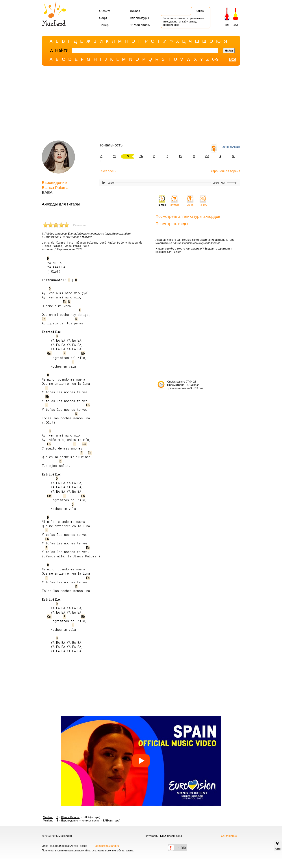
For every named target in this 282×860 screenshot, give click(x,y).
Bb (233, 156)
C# (114, 156)
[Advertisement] (141, 104)
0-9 (215, 59)
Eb (141, 156)
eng (227, 24)
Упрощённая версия (225, 171)
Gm (49, 353)
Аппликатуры (139, 18)
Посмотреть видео (172, 224)
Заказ (200, 11)
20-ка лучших (231, 146)
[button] (141, 761)
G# (207, 156)
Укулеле (174, 204)
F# (180, 156)
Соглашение (229, 836)
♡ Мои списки (140, 25)
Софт (103, 18)
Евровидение (54, 182)
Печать (203, 204)
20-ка (190, 204)
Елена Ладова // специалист (86, 233)
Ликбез (135, 11)
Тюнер (104, 25)
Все (232, 59)
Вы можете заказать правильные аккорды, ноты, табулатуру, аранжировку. (183, 21)
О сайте (105, 11)
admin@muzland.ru (107, 845)
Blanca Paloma (55, 187)
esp (236, 24)
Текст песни (107, 171)
